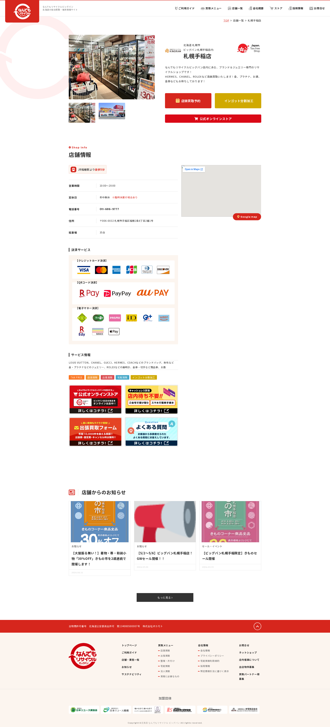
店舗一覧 (237, 8)
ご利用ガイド (186, 8)
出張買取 (165, 655)
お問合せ (319, 8)
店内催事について (249, 659)
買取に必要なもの (170, 676)
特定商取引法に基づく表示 (214, 671)
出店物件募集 (246, 667)
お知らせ (127, 667)
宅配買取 (165, 666)
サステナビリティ (132, 674)
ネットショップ (248, 652)
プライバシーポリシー (212, 655)
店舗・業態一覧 (130, 659)
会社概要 (258, 8)
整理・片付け (168, 660)
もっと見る (164, 597)
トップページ (129, 645)
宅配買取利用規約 (209, 660)
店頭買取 (165, 650)
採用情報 (298, 8)
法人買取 (165, 671)
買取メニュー (214, 8)
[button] (188, 100)
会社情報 (203, 645)
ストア (278, 8)
